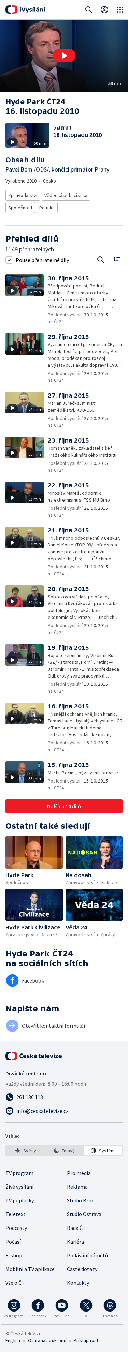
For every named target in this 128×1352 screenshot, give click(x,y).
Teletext (15, 1214)
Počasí (13, 1241)
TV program (19, 1172)
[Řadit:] (117, 259)
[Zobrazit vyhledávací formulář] (89, 9)
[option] (25, 1150)
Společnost (20, 207)
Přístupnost (86, 1340)
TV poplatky (19, 1200)
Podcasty (16, 1227)
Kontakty (78, 1282)
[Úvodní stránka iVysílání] (25, 9)
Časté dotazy (82, 1269)
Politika (47, 207)
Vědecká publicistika (66, 195)
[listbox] (64, 1150)
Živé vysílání (19, 1186)
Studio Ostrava (84, 1214)
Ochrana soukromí (47, 1340)
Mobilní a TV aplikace (30, 1269)
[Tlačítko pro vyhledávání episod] (100, 260)
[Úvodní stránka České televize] (34, 1056)
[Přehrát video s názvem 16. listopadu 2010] (64, 55)
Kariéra (75, 1241)
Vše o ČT (15, 1282)
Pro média (79, 1172)
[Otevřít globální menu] (120, 9)
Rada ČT (76, 1227)
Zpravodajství (23, 195)
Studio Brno (81, 1200)
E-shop (13, 1255)
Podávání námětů (87, 1255)
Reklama (77, 1186)
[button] (64, 56)
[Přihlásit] (104, 9)
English (12, 1340)
